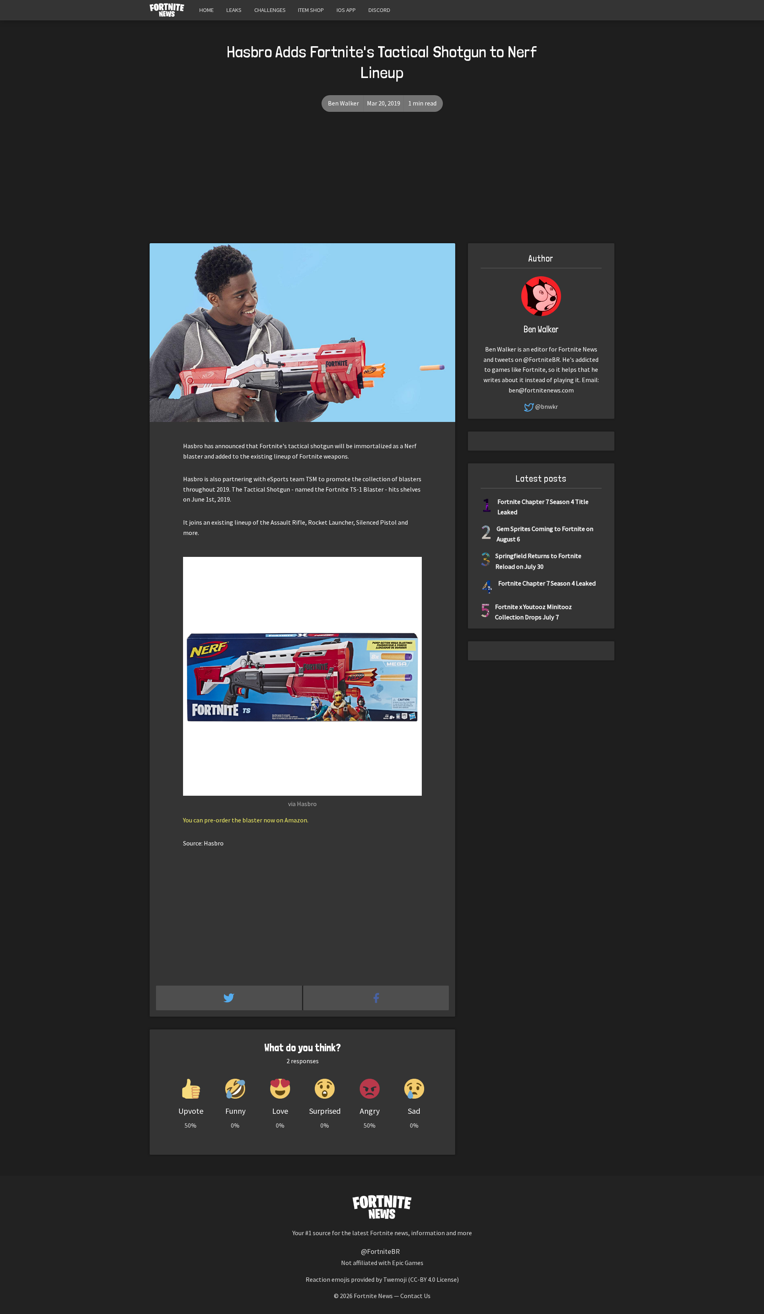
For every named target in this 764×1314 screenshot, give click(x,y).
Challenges (270, 10)
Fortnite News (373, 1296)
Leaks (234, 10)
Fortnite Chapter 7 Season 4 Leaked (547, 583)
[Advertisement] (382, 183)
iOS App (346, 10)
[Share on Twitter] (229, 998)
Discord (379, 10)
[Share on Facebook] (376, 998)
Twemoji (395, 1279)
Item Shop (311, 10)
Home (206, 10)
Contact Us (415, 1296)
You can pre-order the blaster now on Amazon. (245, 820)
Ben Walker (343, 103)
